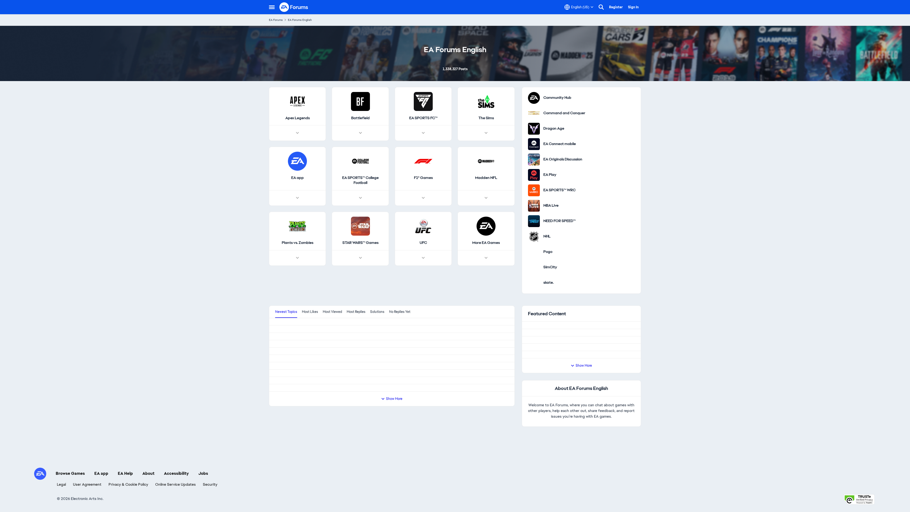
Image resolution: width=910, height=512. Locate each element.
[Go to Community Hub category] (534, 109)
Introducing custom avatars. (563, 412)
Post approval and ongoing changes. (570, 375)
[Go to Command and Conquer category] (534, 125)
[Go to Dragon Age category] (534, 140)
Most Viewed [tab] (332, 323)
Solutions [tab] (377, 323)
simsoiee (281, 436)
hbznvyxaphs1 (285, 377)
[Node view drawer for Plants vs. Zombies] (297, 269)
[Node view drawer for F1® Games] (423, 209)
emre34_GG (284, 407)
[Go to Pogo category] (534, 263)
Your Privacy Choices (571, 494)
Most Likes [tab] (310, 323)
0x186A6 (283, 335)
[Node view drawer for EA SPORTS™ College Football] (360, 209)
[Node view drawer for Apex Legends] (297, 144)
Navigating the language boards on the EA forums (581, 394)
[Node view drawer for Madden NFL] (486, 209)
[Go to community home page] (293, 7)
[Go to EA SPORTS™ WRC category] (534, 202)
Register (616, 7)
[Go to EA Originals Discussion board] (534, 171)
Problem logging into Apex (297, 449)
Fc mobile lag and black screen (301, 360)
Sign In (633, 7)
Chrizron (281, 348)
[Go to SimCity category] (534, 279)
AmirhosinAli (284, 461)
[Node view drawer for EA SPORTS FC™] (423, 144)
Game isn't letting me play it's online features (313, 473)
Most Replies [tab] (356, 323)
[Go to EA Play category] (534, 186)
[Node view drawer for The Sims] (486, 144)
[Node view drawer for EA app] (297, 209)
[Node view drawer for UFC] (423, 269)
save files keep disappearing (299, 419)
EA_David (546, 345)
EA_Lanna (546, 363)
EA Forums (276, 20)
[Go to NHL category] (534, 248)
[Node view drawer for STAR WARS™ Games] (360, 269)
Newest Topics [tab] (286, 323)
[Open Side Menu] (272, 7)
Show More (584, 432)
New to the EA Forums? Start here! (568, 357)
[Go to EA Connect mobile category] (534, 155)
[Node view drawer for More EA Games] (486, 269)
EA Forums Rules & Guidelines (564, 338)
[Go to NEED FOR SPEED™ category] (534, 232)
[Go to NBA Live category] (534, 217)
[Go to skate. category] (534, 294)
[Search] (601, 7)
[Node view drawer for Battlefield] (360, 144)
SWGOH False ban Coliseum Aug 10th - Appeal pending (323, 389)
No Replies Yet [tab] (399, 323)
